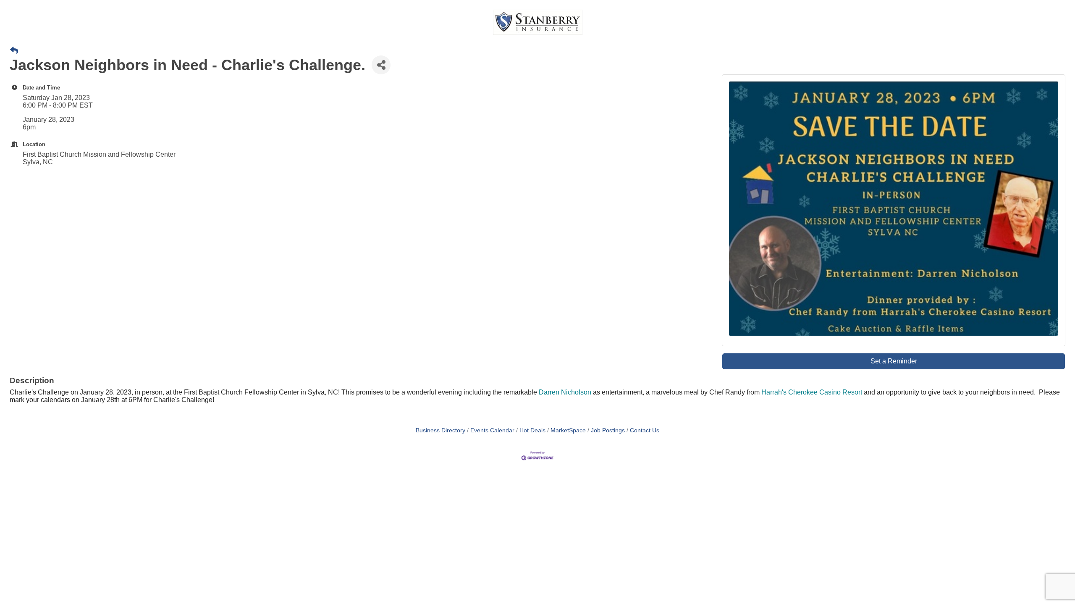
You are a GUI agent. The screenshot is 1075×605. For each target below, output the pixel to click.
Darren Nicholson (565, 392)
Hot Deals (532, 430)
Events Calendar (492, 430)
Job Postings (608, 430)
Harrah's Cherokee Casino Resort (811, 392)
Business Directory (440, 430)
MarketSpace (568, 430)
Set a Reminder (893, 361)
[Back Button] (14, 50)
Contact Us (644, 430)
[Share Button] (381, 64)
